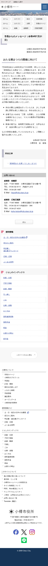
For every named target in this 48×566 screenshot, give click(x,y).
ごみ (5, 300)
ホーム (5, 19)
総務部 (26, 28)
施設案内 (7, 396)
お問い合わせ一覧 (10, 498)
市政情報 (7, 393)
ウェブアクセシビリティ (13, 491)
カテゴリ (17, 19)
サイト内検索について (12, 485)
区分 (28, 19)
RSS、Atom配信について (13, 488)
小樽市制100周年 (10, 402)
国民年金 (6, 322)
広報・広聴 (7, 256)
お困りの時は (8, 333)
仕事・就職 (7, 305)
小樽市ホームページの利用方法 (15, 482)
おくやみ (6, 311)
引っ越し (6, 294)
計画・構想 (8, 384)
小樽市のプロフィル (11, 377)
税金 (5, 327)
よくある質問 (8, 262)
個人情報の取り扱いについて (14, 476)
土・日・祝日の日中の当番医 (14, 237)
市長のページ (40, 23)
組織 (15, 28)
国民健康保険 (8, 316)
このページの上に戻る (24, 355)
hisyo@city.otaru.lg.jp (19, 192)
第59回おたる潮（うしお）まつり (23, 163)
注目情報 (39, 19)
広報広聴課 (38, 28)
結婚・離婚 (7, 288)
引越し (6, 444)
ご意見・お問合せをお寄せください (17, 495)
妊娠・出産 (7, 277)
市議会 (6, 380)
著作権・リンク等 (10, 479)
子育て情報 (7, 283)
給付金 (5, 338)
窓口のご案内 (8, 243)
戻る (24, 222)
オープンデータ (10, 399)
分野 (28, 23)
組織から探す (18, 2)
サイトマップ (5, 2)
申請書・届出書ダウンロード (10, 249)
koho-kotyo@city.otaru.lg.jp (22, 211)
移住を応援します (11, 387)
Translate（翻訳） (10, 501)
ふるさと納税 (9, 390)
